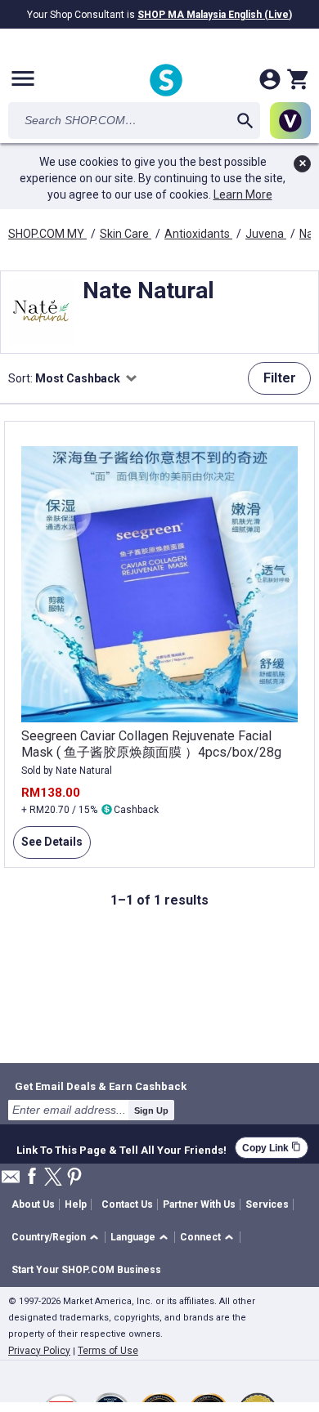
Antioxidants (198, 233)
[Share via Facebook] (32, 1177)
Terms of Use (108, 1350)
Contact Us (127, 1204)
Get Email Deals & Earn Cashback (100, 1086)
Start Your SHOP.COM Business (86, 1270)
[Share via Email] (11, 1181)
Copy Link (271, 1148)
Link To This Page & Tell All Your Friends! (121, 1148)
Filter (279, 378)
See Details (48, 847)
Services (267, 1204)
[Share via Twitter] (53, 1178)
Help (76, 1204)
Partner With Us (199, 1204)
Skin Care (125, 233)
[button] (58, 1237)
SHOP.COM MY (47, 233)
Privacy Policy (39, 1350)
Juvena (265, 233)
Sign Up (151, 1110)
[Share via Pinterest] (74, 1178)
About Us (33, 1204)
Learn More (242, 194)
